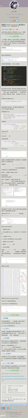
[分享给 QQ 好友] (6, 408)
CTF (3, 29)
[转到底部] (26, 265)
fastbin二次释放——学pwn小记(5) (9, 404)
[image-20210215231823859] (14, 263)
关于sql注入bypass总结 (21, 404)
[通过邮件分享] (10, 408)
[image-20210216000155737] (14, 196)
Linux (7, 29)
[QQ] (17, 21)
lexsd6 (14, 11)
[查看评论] (26, 262)
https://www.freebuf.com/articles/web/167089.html (12, 376)
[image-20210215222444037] (14, 61)
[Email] (11, 21)
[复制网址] (8, 408)
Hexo (8, 414)
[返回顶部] (26, 259)
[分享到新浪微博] (4, 408)
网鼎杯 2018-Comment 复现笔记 (15, 386)
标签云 (17, 17)
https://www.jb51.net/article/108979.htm (10, 373)
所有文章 (13, 17)
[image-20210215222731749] (14, 86)
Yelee (13, 414)
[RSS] (14, 21)
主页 (10, 17)
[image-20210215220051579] (14, 52)
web (14, 29)
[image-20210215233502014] (14, 157)
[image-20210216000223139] (14, 206)
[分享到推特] (2, 408)
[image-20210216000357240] (14, 312)
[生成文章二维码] (13, 408)
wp (17, 29)
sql (10, 29)
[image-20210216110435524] (14, 295)
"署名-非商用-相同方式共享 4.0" (16, 399)
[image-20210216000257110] (14, 224)
